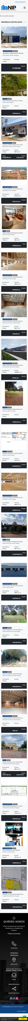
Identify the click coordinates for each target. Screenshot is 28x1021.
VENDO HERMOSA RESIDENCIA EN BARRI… (12, 233)
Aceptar (22, 1018)
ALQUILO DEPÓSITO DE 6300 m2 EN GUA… (12, 497)
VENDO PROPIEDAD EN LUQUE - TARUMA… (12, 100)
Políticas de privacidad (14, 933)
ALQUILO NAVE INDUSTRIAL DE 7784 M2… (12, 806)
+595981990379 (14, 953)
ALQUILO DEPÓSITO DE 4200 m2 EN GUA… (12, 277)
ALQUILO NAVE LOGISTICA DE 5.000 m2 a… (13, 585)
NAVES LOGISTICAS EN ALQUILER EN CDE (12, 365)
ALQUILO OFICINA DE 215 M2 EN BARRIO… (12, 453)
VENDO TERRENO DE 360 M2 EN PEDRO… (12, 673)
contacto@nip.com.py (14, 984)
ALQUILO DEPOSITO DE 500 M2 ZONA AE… (12, 321)
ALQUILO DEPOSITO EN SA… (14, 53)
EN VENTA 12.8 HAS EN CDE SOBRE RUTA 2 (12, 894)
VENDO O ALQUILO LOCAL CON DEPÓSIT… (12, 762)
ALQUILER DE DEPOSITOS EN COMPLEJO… (12, 718)
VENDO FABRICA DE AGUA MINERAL (11, 850)
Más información (10, 1019)
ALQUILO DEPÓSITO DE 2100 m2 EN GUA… (12, 189)
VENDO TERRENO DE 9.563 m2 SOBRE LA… (12, 629)
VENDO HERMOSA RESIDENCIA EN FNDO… (12, 541)
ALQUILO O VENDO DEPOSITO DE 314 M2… (12, 144)
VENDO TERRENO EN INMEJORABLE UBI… (12, 409)
